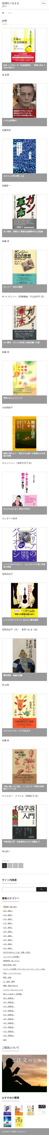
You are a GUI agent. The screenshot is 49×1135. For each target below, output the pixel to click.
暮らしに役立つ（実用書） (13, 994)
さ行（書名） (8, 919)
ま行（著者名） (9, 1023)
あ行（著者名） (9, 998)
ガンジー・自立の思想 (12, 287)
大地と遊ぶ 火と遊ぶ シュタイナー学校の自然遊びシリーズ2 (23, 787)
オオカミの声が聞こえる (13, 176)
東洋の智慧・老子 (9, 965)
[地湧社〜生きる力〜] (12, 5)
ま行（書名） (8, 936)
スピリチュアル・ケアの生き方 (16, 731)
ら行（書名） (8, 944)
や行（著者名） (9, 1027)
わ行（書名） (8, 948)
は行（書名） (8, 932)
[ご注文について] (24, 1092)
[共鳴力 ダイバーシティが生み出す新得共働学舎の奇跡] (30, 1110)
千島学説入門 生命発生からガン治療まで (21, 842)
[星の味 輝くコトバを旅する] (42, 1110)
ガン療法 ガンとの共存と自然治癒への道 (21, 342)
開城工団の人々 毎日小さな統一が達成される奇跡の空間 (24, 454)
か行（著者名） (9, 1002)
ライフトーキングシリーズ (13, 990)
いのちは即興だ (10, 120)
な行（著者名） (9, 1015)
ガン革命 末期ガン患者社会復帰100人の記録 (23, 231)
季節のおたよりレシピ (12, 398)
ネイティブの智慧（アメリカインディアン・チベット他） (24, 969)
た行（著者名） (9, 1011)
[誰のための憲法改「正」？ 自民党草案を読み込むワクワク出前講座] (19, 1121)
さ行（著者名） (9, 1006)
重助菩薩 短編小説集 (12, 675)
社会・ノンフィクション (12, 973)
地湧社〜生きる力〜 (19, 1132)
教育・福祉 (7, 977)
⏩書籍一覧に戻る (10, 907)
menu (43, 3)
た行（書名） (8, 923)
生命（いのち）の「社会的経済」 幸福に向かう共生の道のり (24, 66)
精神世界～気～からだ (11, 961)
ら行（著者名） (9, 1031)
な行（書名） (8, 928)
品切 (5, 1040)
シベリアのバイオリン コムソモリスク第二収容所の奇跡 (24, 565)
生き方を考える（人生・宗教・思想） (17, 952)
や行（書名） (8, 940)
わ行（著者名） (9, 1036)
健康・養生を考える (10, 986)
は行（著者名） (9, 1019)
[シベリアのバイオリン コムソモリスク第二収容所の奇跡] (7, 1110)
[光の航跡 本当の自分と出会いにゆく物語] (7, 1121)
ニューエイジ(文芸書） (11, 957)
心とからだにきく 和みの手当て (17, 509)
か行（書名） (8, 915)
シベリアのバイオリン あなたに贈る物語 (20, 620)
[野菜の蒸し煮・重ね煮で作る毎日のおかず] (19, 1110)
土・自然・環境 (9, 982)
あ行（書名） (8, 911)
